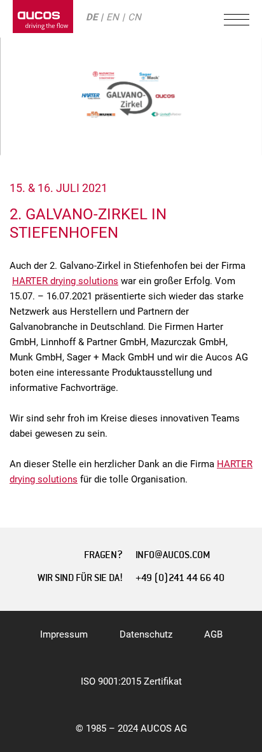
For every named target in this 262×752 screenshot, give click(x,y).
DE (91, 17)
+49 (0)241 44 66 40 (179, 577)
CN (134, 17)
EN (112, 17)
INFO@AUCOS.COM (172, 555)
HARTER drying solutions (65, 281)
